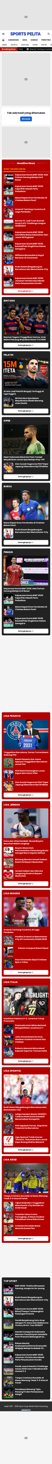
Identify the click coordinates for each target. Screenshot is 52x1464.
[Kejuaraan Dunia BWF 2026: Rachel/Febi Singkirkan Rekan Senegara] (8, 247)
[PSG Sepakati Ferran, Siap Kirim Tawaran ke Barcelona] (8, 1129)
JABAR (4, 45)
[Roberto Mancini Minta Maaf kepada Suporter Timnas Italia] (8, 1052)
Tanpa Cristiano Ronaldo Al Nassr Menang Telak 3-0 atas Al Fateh (26, 1197)
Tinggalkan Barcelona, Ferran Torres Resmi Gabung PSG (26, 753)
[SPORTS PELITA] (26, 33)
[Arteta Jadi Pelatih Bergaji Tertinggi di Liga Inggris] (26, 373)
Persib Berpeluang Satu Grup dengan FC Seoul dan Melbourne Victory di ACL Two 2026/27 (31, 1323)
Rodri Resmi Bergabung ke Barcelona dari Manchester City (31, 268)
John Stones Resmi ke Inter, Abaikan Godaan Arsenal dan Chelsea (30, 1039)
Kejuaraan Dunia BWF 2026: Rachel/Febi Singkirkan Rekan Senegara (30, 246)
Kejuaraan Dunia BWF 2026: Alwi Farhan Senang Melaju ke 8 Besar (31, 177)
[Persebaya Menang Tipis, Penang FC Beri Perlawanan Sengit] (8, 1393)
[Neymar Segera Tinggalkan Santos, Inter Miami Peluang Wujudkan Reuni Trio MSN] (26, 319)
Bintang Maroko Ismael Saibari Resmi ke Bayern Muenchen (31, 860)
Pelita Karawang (41, 1406)
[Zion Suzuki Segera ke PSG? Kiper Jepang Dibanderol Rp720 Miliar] (8, 467)
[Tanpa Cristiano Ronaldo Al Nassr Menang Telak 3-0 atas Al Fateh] (26, 1178)
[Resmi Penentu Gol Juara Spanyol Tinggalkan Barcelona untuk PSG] (8, 763)
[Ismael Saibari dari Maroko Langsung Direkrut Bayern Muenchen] (8, 874)
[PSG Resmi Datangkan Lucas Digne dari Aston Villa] (8, 774)
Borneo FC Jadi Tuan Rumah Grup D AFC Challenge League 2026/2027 (30, 223)
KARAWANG (13, 40)
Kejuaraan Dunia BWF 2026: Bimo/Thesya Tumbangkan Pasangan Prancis (29, 1311)
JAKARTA (14, 45)
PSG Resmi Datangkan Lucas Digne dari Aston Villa (30, 772)
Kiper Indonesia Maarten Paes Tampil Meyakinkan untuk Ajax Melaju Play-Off (24, 458)
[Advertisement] (26, 79)
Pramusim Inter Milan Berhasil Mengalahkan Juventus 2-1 (30, 1026)
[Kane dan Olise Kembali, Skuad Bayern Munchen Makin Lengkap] (26, 823)
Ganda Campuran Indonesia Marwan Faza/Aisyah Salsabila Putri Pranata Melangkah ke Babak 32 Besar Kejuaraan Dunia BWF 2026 (31, 1334)
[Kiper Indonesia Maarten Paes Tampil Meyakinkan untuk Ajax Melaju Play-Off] (26, 439)
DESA (24, 40)
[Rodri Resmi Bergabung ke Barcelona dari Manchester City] (8, 270)
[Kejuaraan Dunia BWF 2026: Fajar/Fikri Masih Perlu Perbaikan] (8, 190)
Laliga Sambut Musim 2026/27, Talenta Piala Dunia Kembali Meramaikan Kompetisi (31, 1117)
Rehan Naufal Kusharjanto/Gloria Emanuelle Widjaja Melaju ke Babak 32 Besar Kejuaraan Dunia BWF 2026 (31, 1346)
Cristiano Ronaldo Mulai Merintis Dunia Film (27, 1227)
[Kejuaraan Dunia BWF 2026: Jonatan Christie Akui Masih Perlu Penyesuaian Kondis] (8, 282)
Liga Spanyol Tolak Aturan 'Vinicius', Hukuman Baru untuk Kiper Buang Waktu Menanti (31, 1139)
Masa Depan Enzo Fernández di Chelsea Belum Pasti (31, 199)
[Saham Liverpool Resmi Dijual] (8, 952)
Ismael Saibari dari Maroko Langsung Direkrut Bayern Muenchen (29, 873)
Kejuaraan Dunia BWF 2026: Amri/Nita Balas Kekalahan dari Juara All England (31, 235)
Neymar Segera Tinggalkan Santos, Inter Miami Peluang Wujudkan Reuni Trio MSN (25, 338)
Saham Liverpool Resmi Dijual (33, 948)
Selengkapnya (24, 291)
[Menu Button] (3, 33)
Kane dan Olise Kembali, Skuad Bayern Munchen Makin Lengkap (23, 842)
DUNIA (35, 45)
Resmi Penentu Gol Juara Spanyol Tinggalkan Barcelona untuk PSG (31, 762)
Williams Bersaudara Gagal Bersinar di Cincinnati (29, 256)
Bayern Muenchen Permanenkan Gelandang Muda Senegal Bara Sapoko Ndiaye (31, 850)
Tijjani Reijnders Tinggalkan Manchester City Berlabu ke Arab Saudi (29, 1205)
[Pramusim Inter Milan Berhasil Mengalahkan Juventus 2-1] (8, 1029)
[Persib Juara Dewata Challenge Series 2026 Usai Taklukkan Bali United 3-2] (8, 1370)
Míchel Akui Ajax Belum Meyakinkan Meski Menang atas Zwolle (29, 401)
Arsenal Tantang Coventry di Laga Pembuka (23, 49)
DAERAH (34, 40)
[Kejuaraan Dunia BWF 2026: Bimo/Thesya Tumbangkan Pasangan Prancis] (8, 1312)
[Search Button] (48, 33)
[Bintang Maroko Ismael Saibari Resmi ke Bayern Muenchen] (8, 863)
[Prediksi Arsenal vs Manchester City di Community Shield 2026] (8, 940)
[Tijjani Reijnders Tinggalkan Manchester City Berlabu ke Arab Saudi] (8, 1206)
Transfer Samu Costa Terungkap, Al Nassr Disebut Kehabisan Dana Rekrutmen (29, 1217)
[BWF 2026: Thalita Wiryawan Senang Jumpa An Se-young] (8, 1289)
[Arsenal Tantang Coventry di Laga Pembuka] (8, 213)
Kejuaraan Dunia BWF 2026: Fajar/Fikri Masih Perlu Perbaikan (29, 189)
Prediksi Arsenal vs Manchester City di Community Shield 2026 (31, 938)
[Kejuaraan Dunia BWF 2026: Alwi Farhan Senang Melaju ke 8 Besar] (8, 178)
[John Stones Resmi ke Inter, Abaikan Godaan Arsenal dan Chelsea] (8, 1040)
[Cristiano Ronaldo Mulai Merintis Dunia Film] (8, 1229)
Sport (21, 1406)
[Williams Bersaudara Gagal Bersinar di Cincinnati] (8, 259)
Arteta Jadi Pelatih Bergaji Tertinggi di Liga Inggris (24, 392)
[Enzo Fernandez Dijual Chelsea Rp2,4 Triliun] (8, 963)
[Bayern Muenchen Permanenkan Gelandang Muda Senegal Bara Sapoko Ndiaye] (8, 852)
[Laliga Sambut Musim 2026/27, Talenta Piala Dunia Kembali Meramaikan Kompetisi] (8, 1118)
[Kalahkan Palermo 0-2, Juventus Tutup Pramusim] (26, 1001)
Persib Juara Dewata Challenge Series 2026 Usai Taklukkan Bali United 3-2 (31, 1369)
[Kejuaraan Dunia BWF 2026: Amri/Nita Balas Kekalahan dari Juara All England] (8, 236)
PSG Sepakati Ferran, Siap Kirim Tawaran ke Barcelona (31, 1127)
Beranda (26, 119)
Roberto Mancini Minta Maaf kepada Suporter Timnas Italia (31, 1049)
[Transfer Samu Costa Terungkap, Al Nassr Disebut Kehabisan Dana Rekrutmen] (8, 1218)
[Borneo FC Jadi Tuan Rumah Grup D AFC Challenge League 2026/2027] (8, 224)
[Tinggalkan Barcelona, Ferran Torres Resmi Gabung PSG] (26, 734)
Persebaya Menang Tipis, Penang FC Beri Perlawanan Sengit (29, 1392)
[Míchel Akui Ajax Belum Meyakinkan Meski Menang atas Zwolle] (8, 402)
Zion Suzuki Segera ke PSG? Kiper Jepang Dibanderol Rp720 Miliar (31, 465)
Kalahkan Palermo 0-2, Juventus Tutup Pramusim (24, 1020)
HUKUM (44, 45)
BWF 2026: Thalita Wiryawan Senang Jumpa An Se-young (30, 1287)
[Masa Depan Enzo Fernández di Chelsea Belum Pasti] (8, 201)
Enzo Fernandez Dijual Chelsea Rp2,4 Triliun (31, 961)
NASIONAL (25, 45)
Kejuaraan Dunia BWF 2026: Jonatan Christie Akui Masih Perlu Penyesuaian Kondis (29, 281)
